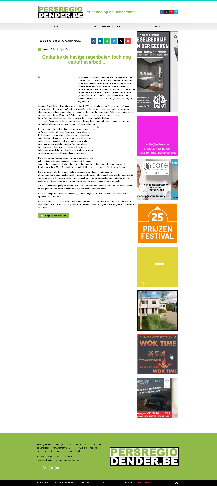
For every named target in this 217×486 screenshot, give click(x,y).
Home (57, 27)
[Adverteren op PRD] (157, 417)
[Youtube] (171, 12)
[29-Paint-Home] (157, 242)
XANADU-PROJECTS (143, 482)
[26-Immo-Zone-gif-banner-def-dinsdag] (157, 330)
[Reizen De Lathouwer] (157, 199)
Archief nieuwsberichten (107, 27)
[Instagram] (166, 12)
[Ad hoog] (157, 111)
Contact (158, 27)
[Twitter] (176, 12)
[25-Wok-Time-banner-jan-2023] (157, 373)
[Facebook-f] (162, 12)
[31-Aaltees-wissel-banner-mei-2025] (157, 155)
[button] (93, 41)
